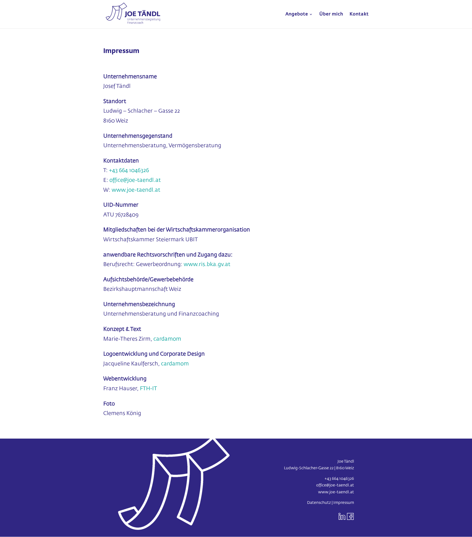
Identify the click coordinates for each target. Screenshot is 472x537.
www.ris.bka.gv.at (207, 264)
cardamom (167, 339)
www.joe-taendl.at (136, 190)
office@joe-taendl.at (335, 485)
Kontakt (359, 14)
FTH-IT (148, 388)
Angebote (296, 14)
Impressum (343, 503)
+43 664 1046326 (129, 170)
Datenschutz (319, 503)
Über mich (331, 14)
